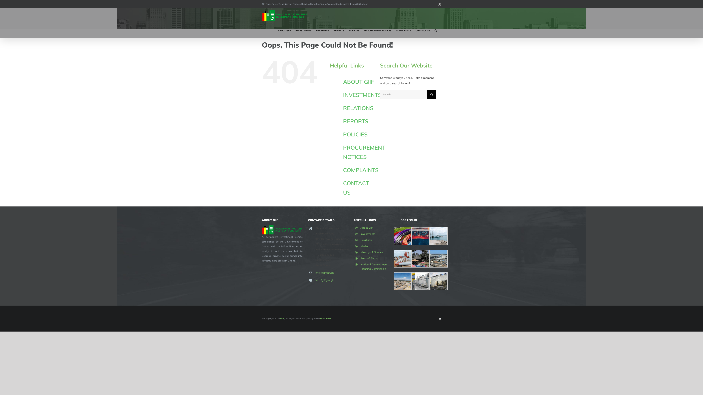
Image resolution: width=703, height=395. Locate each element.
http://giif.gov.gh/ (324, 280)
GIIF (282, 318)
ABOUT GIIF (358, 81)
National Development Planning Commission (374, 266)
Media (364, 246)
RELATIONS (358, 108)
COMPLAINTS (361, 170)
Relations (366, 240)
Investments (367, 234)
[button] (436, 30)
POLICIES (355, 134)
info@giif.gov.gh (360, 4)
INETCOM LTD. (327, 318)
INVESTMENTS (362, 94)
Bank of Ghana (369, 258)
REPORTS (355, 121)
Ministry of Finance (371, 252)
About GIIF (366, 227)
